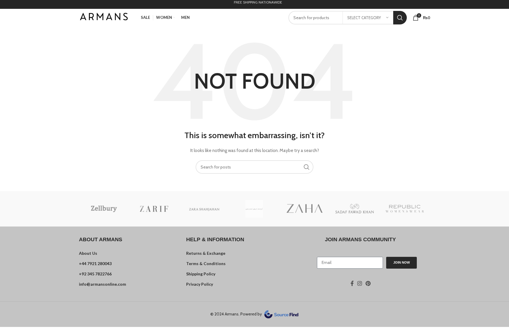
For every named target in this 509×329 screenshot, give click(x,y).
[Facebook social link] (352, 283)
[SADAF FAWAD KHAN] (355, 208)
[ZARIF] (154, 209)
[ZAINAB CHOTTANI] (254, 209)
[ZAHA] (305, 209)
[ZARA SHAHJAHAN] (204, 208)
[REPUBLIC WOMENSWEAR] (405, 209)
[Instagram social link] (360, 283)
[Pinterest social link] (368, 283)
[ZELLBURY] (104, 209)
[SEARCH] (400, 17)
